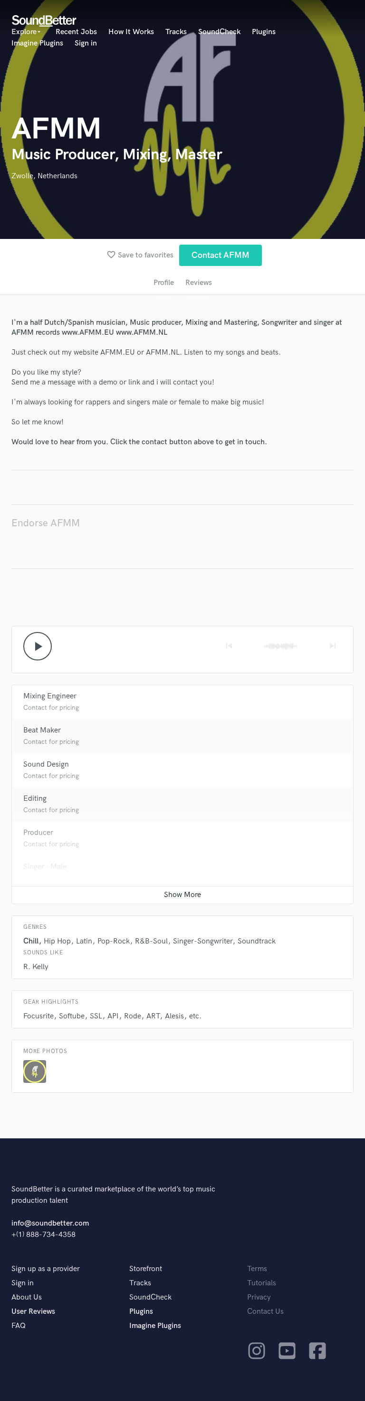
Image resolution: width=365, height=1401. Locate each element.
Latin (84, 941)
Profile (164, 282)
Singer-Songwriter (202, 941)
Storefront (145, 1268)
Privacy (259, 1297)
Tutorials (261, 1283)
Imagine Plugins (37, 43)
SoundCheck (219, 32)
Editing (35, 798)
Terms (257, 1268)
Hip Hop (57, 941)
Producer (38, 832)
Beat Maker (42, 730)
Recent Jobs (76, 32)
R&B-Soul (151, 941)
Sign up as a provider (45, 1268)
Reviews (198, 282)
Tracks (176, 32)
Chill (30, 941)
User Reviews (33, 1311)
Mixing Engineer (50, 696)
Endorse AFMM (45, 523)
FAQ (18, 1325)
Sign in (86, 43)
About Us (26, 1297)
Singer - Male (45, 866)
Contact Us (265, 1311)
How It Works (131, 32)
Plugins (264, 32)
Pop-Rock (113, 941)
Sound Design (46, 764)
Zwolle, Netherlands (44, 176)
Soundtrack (257, 941)
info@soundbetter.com (50, 1223)
